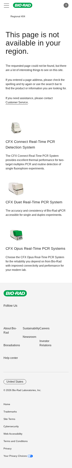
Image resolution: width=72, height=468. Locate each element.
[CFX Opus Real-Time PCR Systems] (16, 237)
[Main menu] (6, 5)
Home (6, 404)
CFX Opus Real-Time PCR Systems (35, 248)
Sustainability (31, 328)
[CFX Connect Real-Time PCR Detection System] (16, 130)
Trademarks (10, 411)
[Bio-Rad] (15, 293)
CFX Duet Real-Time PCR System (34, 202)
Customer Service (17, 102)
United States (14, 381)
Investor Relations (45, 343)
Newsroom (29, 336)
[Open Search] (47, 5)
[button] (5, 16)
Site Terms (9, 419)
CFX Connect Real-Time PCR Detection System (30, 144)
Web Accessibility (12, 433)
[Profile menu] (54, 5)
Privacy (7, 448)
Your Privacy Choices (15, 455)
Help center (10, 357)
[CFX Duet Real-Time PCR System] (16, 190)
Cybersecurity (11, 426)
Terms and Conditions (15, 441)
